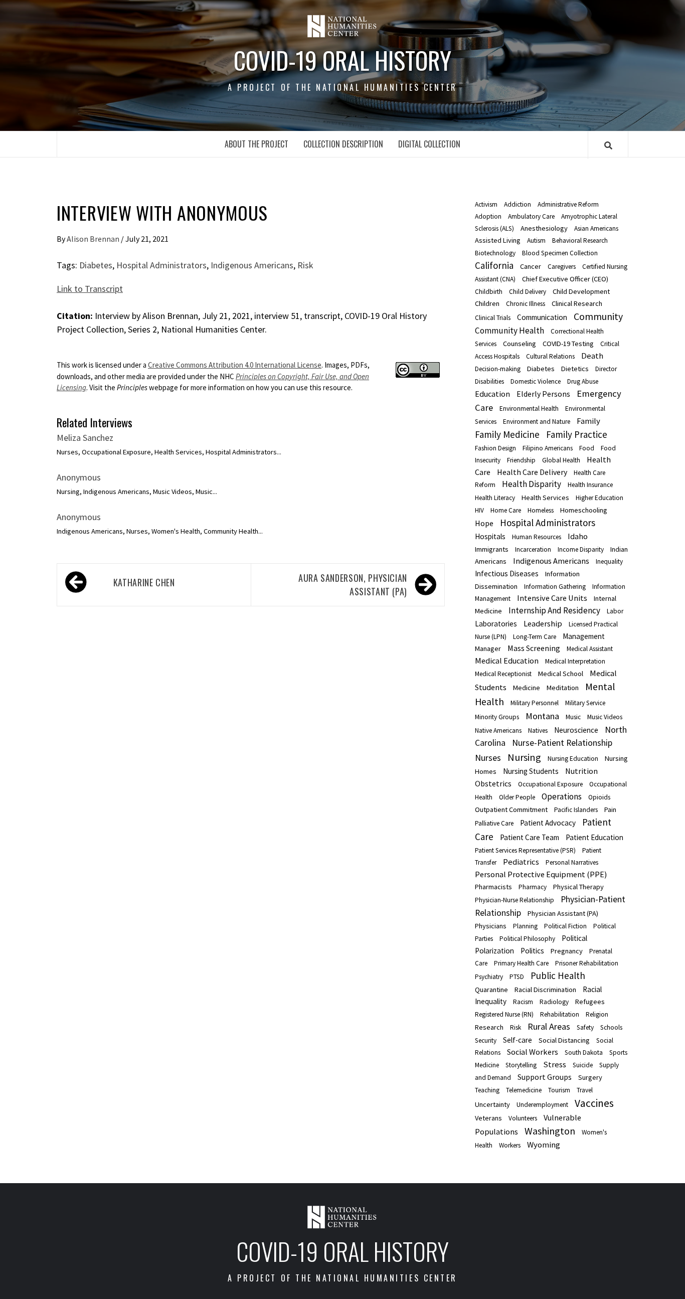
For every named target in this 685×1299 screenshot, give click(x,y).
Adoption (488, 216)
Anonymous (79, 477)
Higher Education (599, 498)
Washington (550, 1130)
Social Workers (532, 1052)
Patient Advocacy (548, 823)
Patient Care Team (529, 837)
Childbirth (488, 291)
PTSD (516, 976)
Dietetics (575, 368)
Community (598, 316)
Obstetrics (493, 783)
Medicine (526, 687)
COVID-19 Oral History (342, 60)
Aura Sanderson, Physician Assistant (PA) (352, 584)
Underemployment (542, 1104)
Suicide (583, 1065)
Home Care (505, 510)
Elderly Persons (543, 394)
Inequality (609, 561)
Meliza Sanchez (85, 437)
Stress (554, 1064)
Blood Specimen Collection (560, 253)
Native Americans (498, 730)
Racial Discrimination (545, 989)
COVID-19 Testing (568, 343)
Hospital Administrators (161, 265)
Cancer (530, 266)
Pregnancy (567, 950)
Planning (525, 926)
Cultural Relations (550, 356)
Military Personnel (534, 703)
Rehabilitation (559, 1014)
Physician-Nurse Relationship (514, 900)
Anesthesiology (544, 228)
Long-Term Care (534, 636)
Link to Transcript (90, 288)
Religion (597, 1014)
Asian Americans (596, 228)
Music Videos (604, 717)
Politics (532, 950)
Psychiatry (489, 976)
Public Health (558, 975)
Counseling (519, 343)
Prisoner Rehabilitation (586, 963)
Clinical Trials (492, 317)
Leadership (543, 623)
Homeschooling (583, 510)
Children (487, 303)
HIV (479, 510)
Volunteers (522, 1118)
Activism (486, 204)
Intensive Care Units (552, 598)
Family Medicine (507, 434)
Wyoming (543, 1144)
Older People (517, 797)
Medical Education (507, 661)
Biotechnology (495, 253)
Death (592, 355)
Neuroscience (576, 730)
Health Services (545, 497)
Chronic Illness (525, 303)
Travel (585, 1090)
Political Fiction (565, 926)
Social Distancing (564, 1040)
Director (606, 369)
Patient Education (594, 837)
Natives (538, 730)
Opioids (599, 797)
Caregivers (562, 266)
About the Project (256, 144)
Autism (536, 240)
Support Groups (545, 1077)
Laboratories (496, 623)
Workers (510, 1145)
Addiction (517, 204)
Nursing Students (531, 771)
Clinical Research (577, 303)
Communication (542, 317)
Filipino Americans (548, 448)
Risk (305, 265)
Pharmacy (533, 887)
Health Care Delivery (532, 472)
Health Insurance (590, 484)
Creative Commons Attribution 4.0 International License (234, 365)
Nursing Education (573, 758)
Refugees (590, 1001)
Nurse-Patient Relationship (562, 742)
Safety (585, 1027)
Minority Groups (497, 717)
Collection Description (343, 144)
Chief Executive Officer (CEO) (565, 278)
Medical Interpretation (575, 661)
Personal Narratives (572, 862)
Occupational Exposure (550, 784)
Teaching (487, 1090)
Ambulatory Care (531, 216)
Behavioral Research (580, 240)
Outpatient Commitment (511, 809)
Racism (523, 1002)
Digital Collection (429, 144)
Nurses (488, 757)
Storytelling (521, 1065)
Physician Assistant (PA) (563, 913)
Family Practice (576, 434)
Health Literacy (495, 498)
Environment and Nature (536, 421)
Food (586, 448)
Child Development (581, 291)
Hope (484, 523)
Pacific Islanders (576, 809)
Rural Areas (549, 1026)
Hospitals (490, 536)
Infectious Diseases (507, 573)
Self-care (517, 1040)
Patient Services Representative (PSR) (525, 850)
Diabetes (95, 265)
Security (485, 1040)
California (494, 265)
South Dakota (584, 1052)
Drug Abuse (582, 381)
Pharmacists (493, 886)
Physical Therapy (578, 886)
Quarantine (491, 989)
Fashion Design (495, 448)
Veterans (488, 1117)
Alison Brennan (94, 239)
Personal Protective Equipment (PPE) (541, 874)
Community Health (509, 330)
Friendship (521, 460)
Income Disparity (581, 549)
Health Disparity (531, 484)
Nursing (524, 757)
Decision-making (498, 369)
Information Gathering (555, 586)
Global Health (561, 460)
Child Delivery (527, 291)
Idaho (578, 536)
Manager (488, 648)
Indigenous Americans (252, 265)
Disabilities (489, 381)
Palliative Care (494, 823)
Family (588, 420)
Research (489, 1027)
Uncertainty (492, 1104)
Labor (615, 611)
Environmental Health (529, 408)
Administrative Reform (568, 204)
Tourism (559, 1090)
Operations (562, 796)
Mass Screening (533, 648)
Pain (610, 809)
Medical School (560, 673)
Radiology (554, 1002)
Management (584, 636)
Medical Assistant (590, 648)
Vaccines (594, 1103)
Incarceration (533, 549)
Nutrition (581, 771)
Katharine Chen (144, 582)
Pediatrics (521, 861)
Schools (611, 1027)
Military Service (585, 703)
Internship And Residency (554, 610)
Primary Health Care (521, 963)
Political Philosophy (527, 938)
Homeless (541, 510)
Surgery (590, 1077)
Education (492, 394)
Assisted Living (498, 240)
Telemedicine (524, 1090)
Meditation (563, 687)
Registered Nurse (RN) (504, 1014)
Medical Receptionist (503, 674)
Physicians (490, 925)
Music (573, 717)
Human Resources (536, 537)
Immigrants (491, 549)
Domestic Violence (535, 381)
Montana (542, 716)
